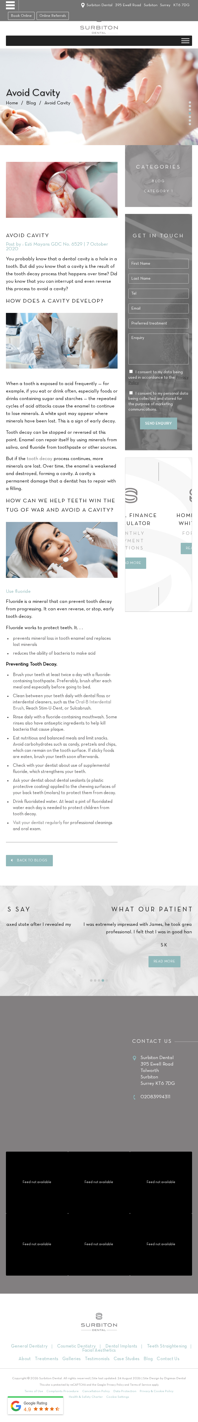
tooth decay (39, 459)
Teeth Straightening (167, 1346)
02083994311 (155, 1097)
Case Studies (127, 1359)
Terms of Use (33, 1391)
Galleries (71, 1359)
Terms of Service (140, 1385)
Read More (158, 548)
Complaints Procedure (62, 1391)
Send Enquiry (158, 423)
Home (12, 103)
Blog (31, 103)
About (25, 1359)
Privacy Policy (115, 1385)
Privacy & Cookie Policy (157, 1391)
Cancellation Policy (96, 1391)
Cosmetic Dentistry (76, 1346)
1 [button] (91, 980)
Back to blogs (32, 860)
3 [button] (99, 980)
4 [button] (103, 980)
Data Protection (124, 1391)
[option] (158, 521)
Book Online (21, 16)
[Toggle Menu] (185, 40)
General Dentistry (29, 1346)
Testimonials (97, 1359)
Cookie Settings (117, 1396)
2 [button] (95, 980)
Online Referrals (52, 16)
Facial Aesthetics (99, 1350)
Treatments (46, 1359)
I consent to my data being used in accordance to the (158, 377)
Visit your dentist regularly (37, 823)
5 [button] (106, 980)
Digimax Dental (175, 1378)
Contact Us (168, 1359)
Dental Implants (121, 1346)
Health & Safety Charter (86, 1396)
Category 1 (158, 191)
